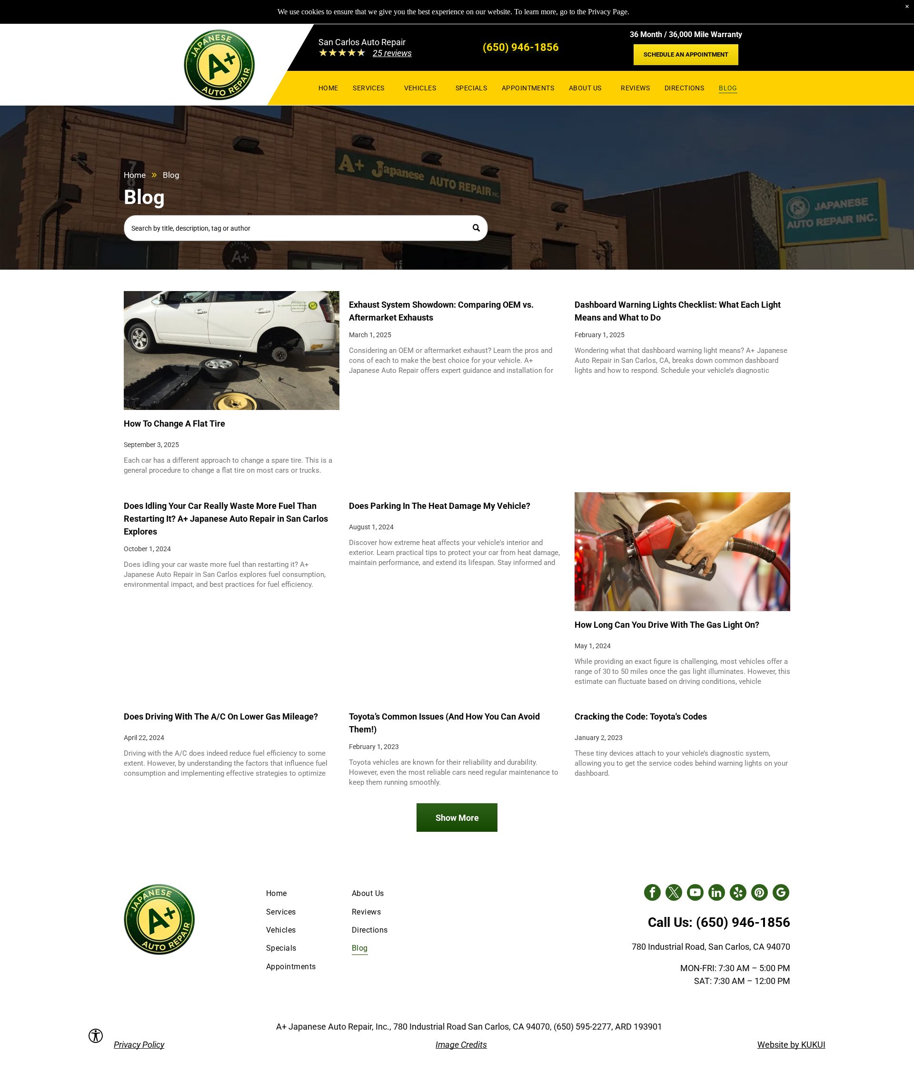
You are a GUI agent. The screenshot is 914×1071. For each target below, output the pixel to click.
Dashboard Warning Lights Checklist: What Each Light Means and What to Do (678, 311)
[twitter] (674, 893)
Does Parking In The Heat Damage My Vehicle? (439, 506)
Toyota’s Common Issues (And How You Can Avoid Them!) (444, 722)
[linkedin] (716, 893)
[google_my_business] (781, 893)
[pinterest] (759, 893)
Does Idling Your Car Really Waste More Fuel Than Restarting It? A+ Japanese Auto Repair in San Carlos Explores (226, 518)
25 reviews (392, 53)
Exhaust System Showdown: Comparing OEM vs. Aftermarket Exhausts (441, 311)
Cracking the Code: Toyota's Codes (641, 716)
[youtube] (695, 893)
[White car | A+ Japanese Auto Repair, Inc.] (231, 350)
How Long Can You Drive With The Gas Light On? (667, 625)
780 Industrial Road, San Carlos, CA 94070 (711, 947)
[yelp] (738, 893)
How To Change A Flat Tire (174, 423)
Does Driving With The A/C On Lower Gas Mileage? (221, 716)
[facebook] (652, 893)
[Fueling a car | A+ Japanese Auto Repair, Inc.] (682, 551)
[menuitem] (328, 88)
